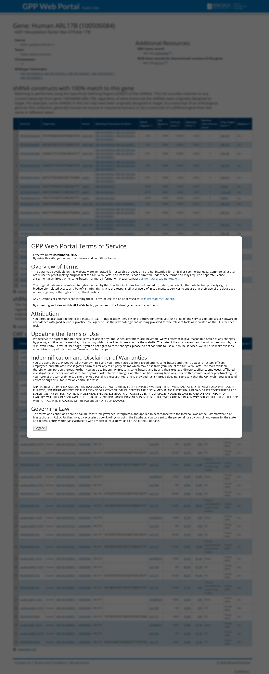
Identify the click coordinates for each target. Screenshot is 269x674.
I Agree (40, 428)
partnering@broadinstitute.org (159, 278)
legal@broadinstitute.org (157, 299)
